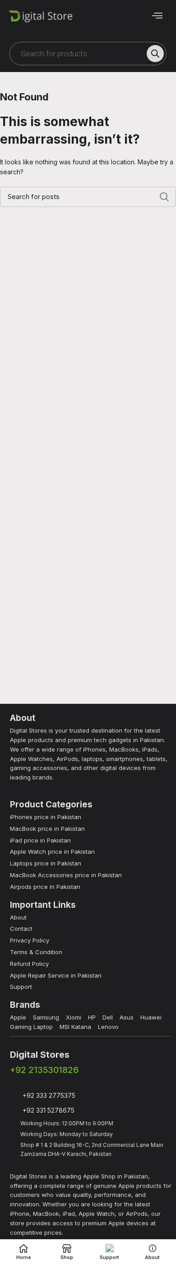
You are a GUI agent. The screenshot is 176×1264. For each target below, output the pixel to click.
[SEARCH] (164, 196)
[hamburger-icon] (157, 16)
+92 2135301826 (44, 1070)
